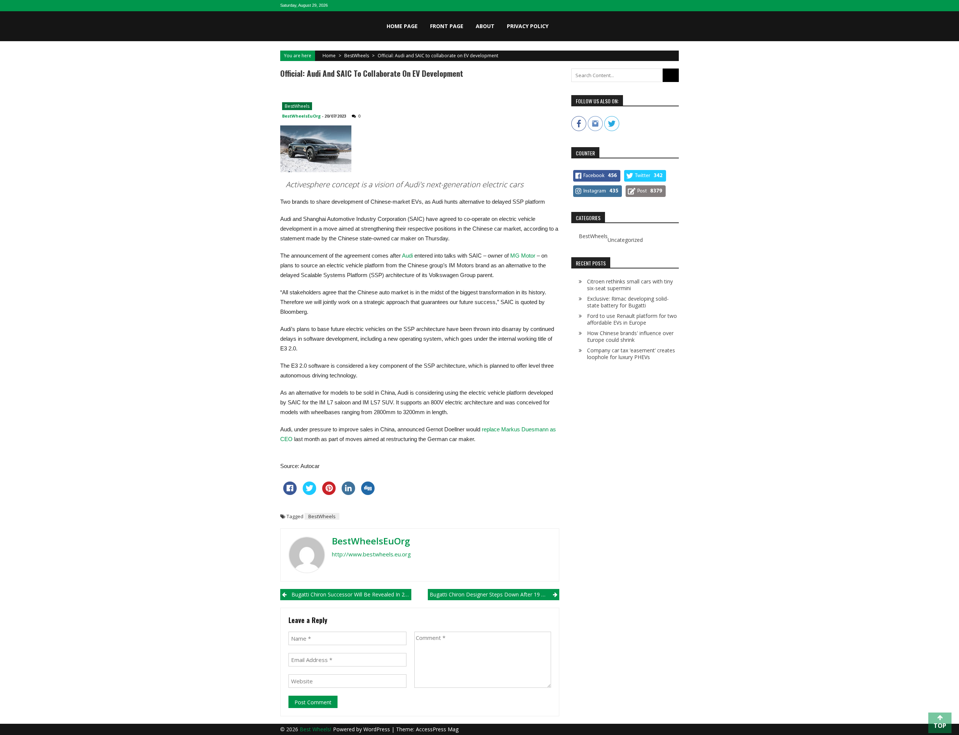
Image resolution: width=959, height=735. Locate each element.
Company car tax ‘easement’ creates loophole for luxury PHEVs (631, 354)
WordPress (377, 729)
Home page (402, 26)
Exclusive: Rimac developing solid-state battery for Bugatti (628, 302)
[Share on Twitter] (309, 493)
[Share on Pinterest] (329, 493)
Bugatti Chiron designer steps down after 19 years (492, 594)
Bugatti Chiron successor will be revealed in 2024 (351, 594)
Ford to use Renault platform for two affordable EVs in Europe (632, 319)
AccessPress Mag (437, 729)
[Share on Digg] (368, 493)
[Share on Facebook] (290, 493)
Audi (407, 255)
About (485, 26)
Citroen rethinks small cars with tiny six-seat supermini (630, 285)
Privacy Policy (527, 26)
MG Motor (522, 255)
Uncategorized (625, 240)
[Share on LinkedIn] (348, 493)
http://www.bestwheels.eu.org (371, 554)
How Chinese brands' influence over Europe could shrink (630, 336)
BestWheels (356, 55)
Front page (446, 26)
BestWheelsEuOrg (301, 116)
